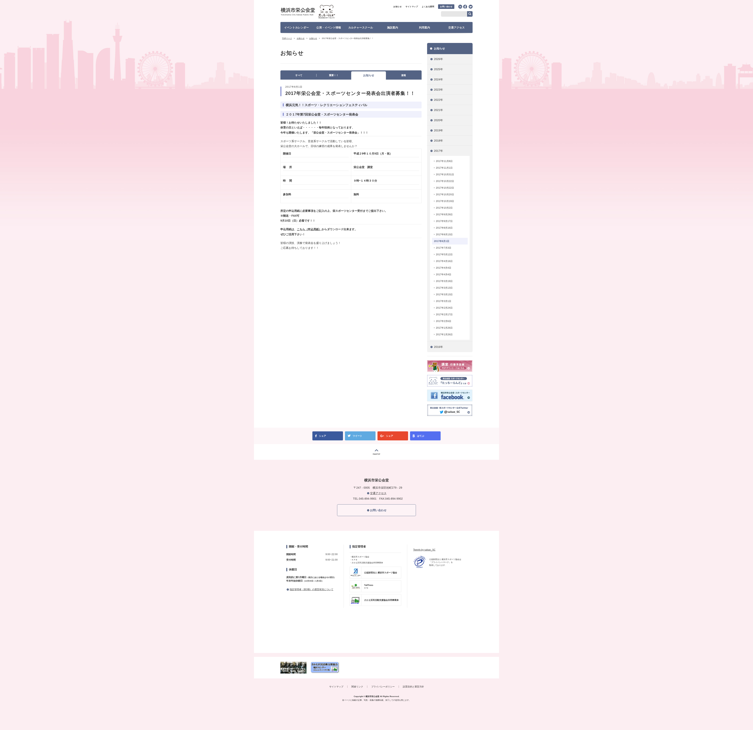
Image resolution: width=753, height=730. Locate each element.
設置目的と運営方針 (413, 686)
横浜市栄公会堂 (315, 12)
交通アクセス (456, 27)
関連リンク (357, 686)
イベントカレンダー (296, 27)
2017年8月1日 (441, 241)
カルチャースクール (360, 27)
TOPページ (287, 38)
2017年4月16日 (444, 261)
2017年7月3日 (443, 247)
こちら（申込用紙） (309, 229)
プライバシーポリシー (383, 686)
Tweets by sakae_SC (424, 549)
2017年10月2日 (444, 207)
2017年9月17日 (444, 221)
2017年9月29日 (444, 214)
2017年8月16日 (444, 227)
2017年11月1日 (444, 167)
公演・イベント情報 (328, 27)
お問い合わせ (446, 6)
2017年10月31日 (445, 174)
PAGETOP (376, 452)
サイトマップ (412, 6)
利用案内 (424, 27)
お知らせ (397, 6)
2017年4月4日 (443, 267)
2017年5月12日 (444, 254)
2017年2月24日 (444, 307)
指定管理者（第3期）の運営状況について (311, 589)
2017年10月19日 (445, 201)
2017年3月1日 (443, 301)
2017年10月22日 (445, 181)
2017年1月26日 (444, 327)
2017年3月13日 (444, 287)
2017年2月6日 (443, 321)
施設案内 (392, 27)
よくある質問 (428, 6)
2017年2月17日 (444, 314)
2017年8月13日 (444, 234)
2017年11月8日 (444, 161)
